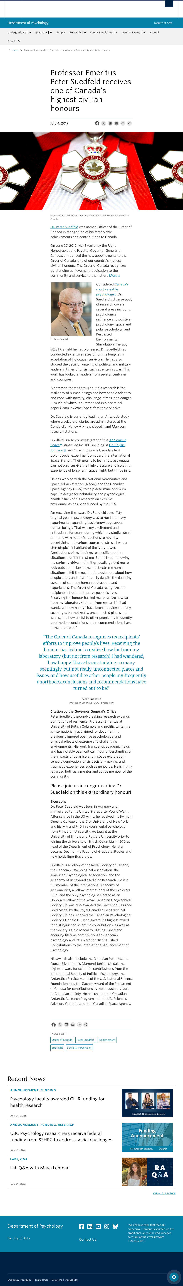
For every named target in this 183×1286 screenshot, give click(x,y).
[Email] (116, 124)
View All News (164, 1193)
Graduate (41, 32)
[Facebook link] (83, 1227)
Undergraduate (17, 32)
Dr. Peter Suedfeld (64, 227)
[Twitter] (103, 124)
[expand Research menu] (85, 32)
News (15, 50)
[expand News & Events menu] (144, 32)
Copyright (57, 1280)
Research (75, 32)
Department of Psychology (28, 23)
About (11, 41)
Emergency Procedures (19, 1280)
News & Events (131, 32)
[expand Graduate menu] (51, 32)
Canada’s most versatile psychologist (112, 289)
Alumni (154, 32)
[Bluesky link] (117, 1227)
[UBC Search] (169, 4)
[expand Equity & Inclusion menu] (117, 32)
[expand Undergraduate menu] (30, 32)
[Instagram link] (108, 1227)
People (61, 32)
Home (5, 50)
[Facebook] (97, 124)
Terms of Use (41, 1280)
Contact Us (87, 1239)
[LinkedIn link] (91, 1227)
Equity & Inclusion (101, 32)
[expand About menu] (19, 41)
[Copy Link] (123, 124)
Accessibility (71, 1280)
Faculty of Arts (163, 22)
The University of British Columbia (16, 9)
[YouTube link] (99, 1227)
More (113, 275)
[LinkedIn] (110, 124)
